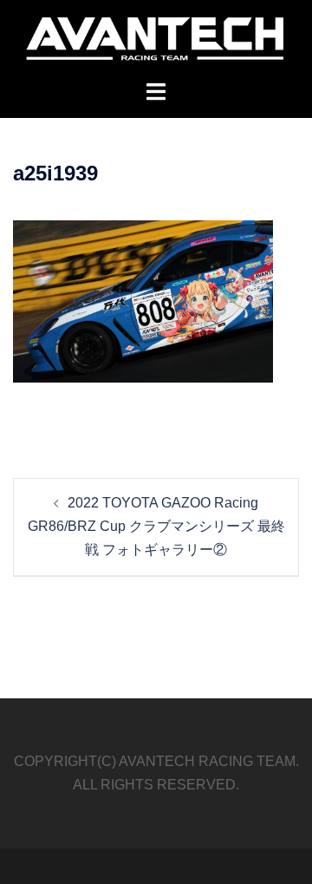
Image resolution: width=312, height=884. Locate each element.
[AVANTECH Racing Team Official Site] (156, 39)
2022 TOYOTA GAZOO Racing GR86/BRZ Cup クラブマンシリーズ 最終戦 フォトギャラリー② (156, 526)
